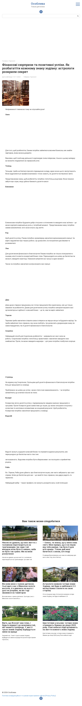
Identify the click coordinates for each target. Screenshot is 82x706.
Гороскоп (33, 77)
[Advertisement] (41, 39)
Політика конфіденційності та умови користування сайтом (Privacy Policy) (29, 696)
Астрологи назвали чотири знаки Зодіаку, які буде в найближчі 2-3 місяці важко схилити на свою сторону (59, 587)
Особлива (38, 3)
